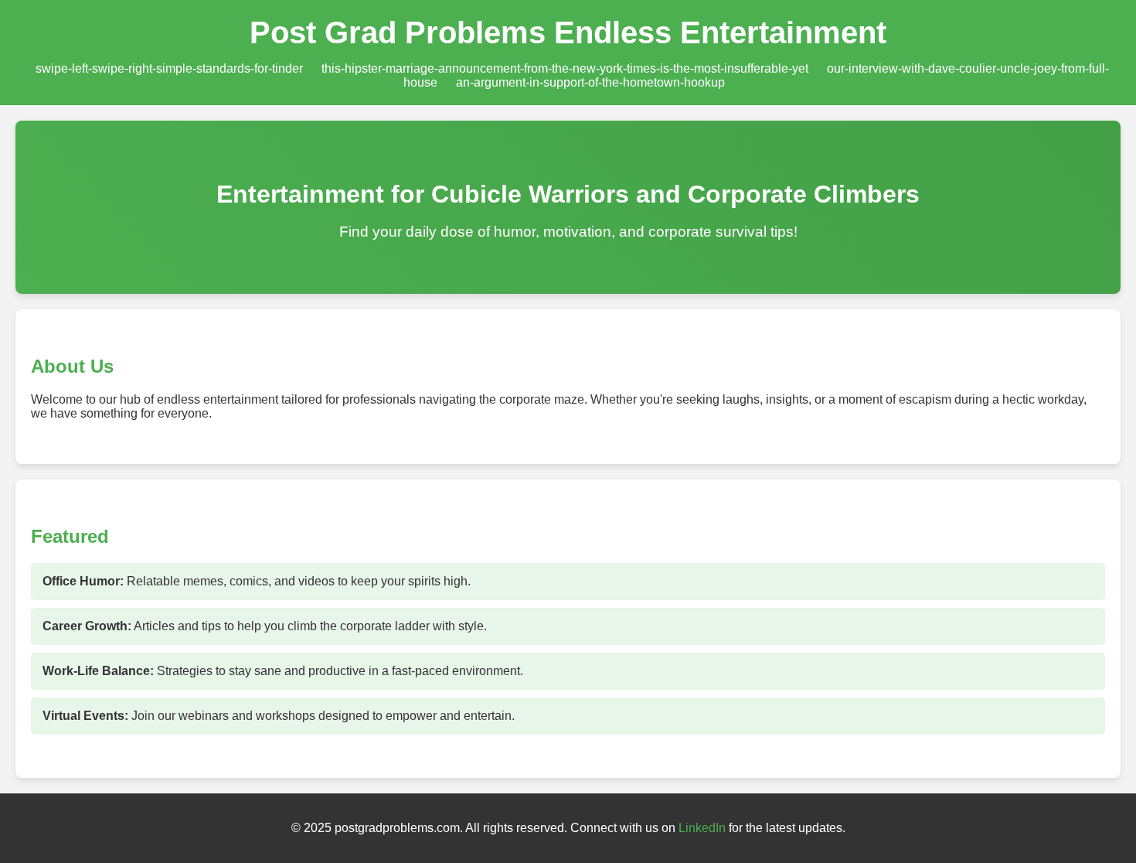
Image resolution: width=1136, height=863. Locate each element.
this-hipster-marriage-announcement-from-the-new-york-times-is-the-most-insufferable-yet (564, 68)
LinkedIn (702, 827)
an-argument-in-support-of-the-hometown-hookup (590, 82)
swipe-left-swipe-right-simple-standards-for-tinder (169, 68)
